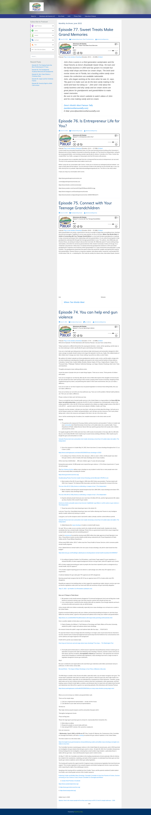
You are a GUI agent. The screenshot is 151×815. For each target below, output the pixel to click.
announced (68, 535)
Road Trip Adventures (88, 39)
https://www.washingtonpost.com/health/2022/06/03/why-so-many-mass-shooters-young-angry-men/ (86, 688)
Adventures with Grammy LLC (47, 16)
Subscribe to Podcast (90, 16)
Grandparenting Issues (76, 39)
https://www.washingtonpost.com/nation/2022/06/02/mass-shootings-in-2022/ (80, 452)
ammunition (68, 425)
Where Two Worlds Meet (74, 302)
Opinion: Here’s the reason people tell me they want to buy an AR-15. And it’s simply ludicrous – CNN (87, 800)
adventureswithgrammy (102, 39)
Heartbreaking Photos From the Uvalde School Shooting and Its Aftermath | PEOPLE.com (83, 478)
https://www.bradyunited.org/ (68, 790)
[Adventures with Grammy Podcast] (36, 6)
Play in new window (69, 57)
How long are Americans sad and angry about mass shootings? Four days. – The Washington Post (86, 643)
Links (69, 16)
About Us (33, 16)
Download (79, 57)
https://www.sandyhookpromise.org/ (68, 784)
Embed (101, 57)
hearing (81, 735)
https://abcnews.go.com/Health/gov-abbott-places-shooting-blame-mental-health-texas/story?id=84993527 (88, 553)
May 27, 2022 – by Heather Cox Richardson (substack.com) (75, 588)
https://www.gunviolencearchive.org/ (69, 474)
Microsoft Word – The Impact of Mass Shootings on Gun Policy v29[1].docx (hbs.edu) (82, 669)
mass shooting (76, 525)
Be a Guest (61, 16)
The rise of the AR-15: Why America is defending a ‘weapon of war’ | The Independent (82, 486)
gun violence (88, 322)
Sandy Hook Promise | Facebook (71, 780)
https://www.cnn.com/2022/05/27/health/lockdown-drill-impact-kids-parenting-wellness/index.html (85, 617)
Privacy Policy (77, 16)
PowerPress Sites (78, 811)
